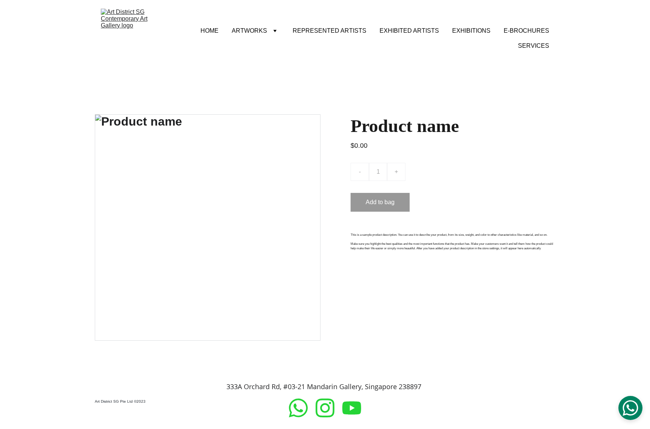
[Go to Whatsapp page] (302, 408)
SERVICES (533, 45)
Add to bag (380, 202)
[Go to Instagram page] (329, 408)
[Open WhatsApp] (630, 408)
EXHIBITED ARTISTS (409, 30)
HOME (209, 30)
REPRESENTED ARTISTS (329, 30)
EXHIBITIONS (471, 30)
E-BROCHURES (526, 30)
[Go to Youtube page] (351, 408)
